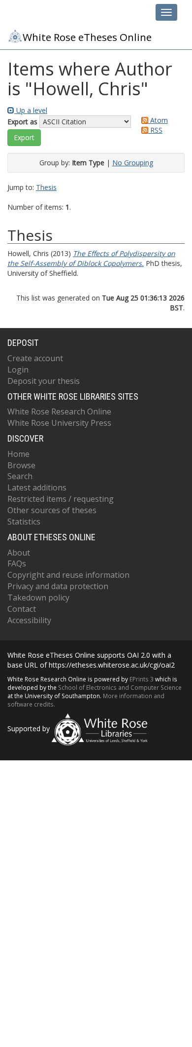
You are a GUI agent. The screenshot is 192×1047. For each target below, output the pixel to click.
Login (18, 369)
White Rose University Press (59, 422)
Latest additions (36, 487)
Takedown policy (38, 597)
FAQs (16, 563)
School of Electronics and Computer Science (120, 687)
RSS (155, 130)
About (18, 552)
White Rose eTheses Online (87, 37)
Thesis (46, 187)
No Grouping (132, 162)
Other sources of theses (51, 510)
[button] (24, 137)
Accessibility (29, 620)
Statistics (23, 521)
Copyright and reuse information (68, 574)
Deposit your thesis (43, 380)
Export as (22, 121)
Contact (21, 608)
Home (18, 454)
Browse (21, 465)
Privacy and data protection (57, 586)
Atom (158, 120)
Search (19, 476)
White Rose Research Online (59, 411)
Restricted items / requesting (60, 498)
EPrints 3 (141, 679)
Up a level (30, 110)
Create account (35, 358)
